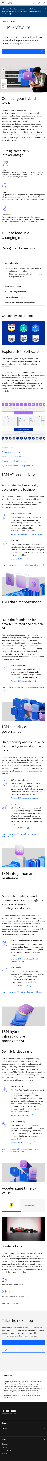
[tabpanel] (23, 1259)
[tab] (11, 1205)
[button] (39, 2)
